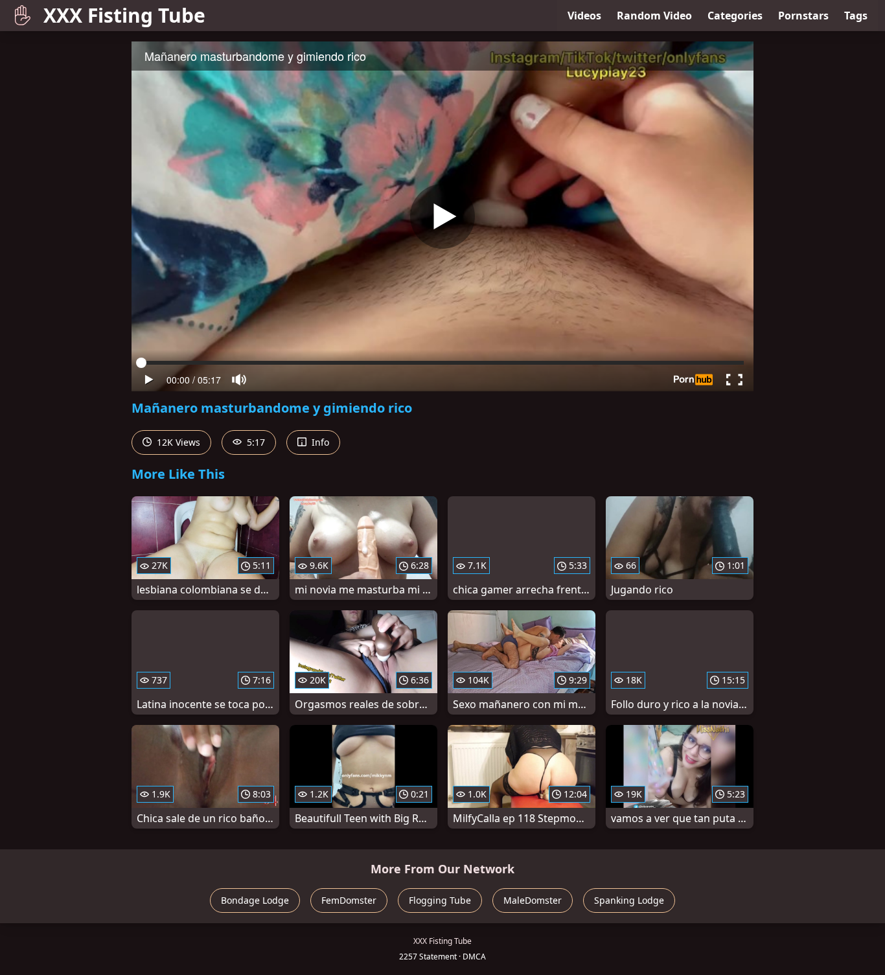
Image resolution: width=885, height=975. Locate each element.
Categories (735, 15)
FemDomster (348, 900)
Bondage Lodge (255, 900)
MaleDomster (532, 900)
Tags (856, 15)
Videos (584, 15)
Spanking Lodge (629, 900)
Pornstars (803, 15)
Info (319, 442)
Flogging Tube (440, 900)
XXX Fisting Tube (124, 15)
